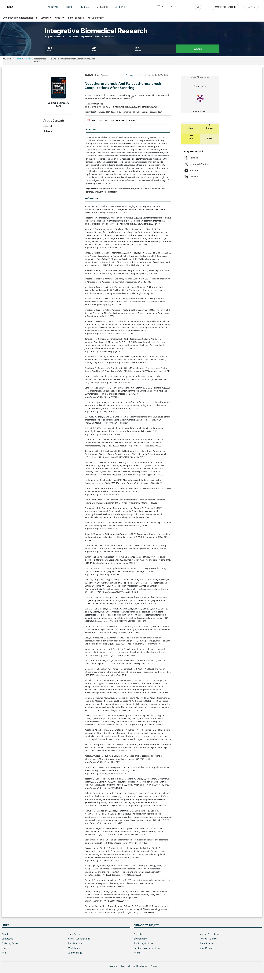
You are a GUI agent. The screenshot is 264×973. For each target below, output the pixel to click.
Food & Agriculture (143, 943)
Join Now (251, 7)
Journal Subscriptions (79, 938)
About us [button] (53, 6)
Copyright (112, 966)
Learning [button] (120, 6)
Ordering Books (10, 943)
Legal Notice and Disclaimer (134, 966)
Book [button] (69, 6)
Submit (198, 48)
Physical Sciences (209, 938)
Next (140, 75)
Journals (27, 58)
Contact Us (7, 938)
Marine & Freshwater (211, 934)
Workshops (74, 948)
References (49, 131)
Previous (129, 75)
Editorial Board (76, 17)
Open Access (74, 934)
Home (18, 58)
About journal (95, 17)
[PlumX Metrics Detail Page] (200, 98)
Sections (45, 17)
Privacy (154, 966)
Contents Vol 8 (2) (159, 75)
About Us (6, 934)
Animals (138, 934)
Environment (140, 938)
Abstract (47, 126)
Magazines (102, 6)
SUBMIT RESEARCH (224, 7)
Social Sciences (207, 948)
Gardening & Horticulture (147, 948)
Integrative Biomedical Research (20, 17)
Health (137, 952)
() (162, 6)
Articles (59, 17)
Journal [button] (84, 6)
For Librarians (75, 943)
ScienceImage (75, 952)
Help (4, 952)
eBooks (5, 948)
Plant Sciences (207, 943)
